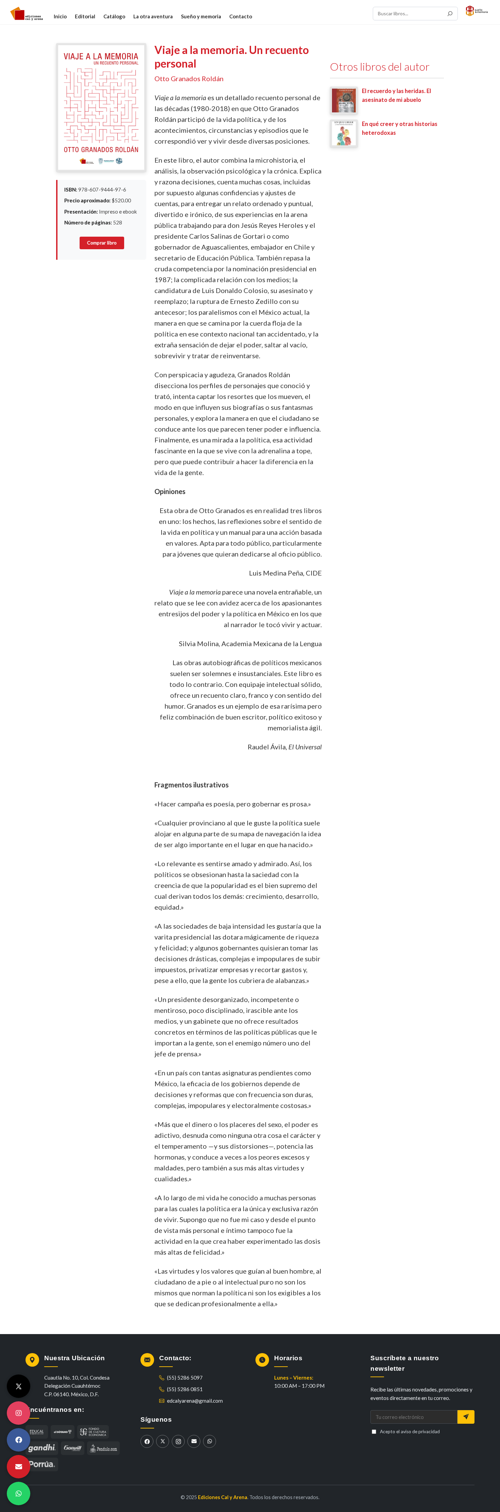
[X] (18, 1386)
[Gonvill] (72, 1448)
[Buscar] (450, 13)
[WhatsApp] (209, 1441)
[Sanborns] (103, 1448)
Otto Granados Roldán (188, 78)
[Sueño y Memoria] (477, 11)
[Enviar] (465, 1417)
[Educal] (37, 1432)
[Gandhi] (42, 1448)
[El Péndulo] (93, 1432)
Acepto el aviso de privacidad (410, 1431)
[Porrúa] (42, 1464)
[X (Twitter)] (162, 1441)
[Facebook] (146, 1441)
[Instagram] (178, 1441)
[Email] (193, 1441)
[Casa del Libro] (62, 1432)
